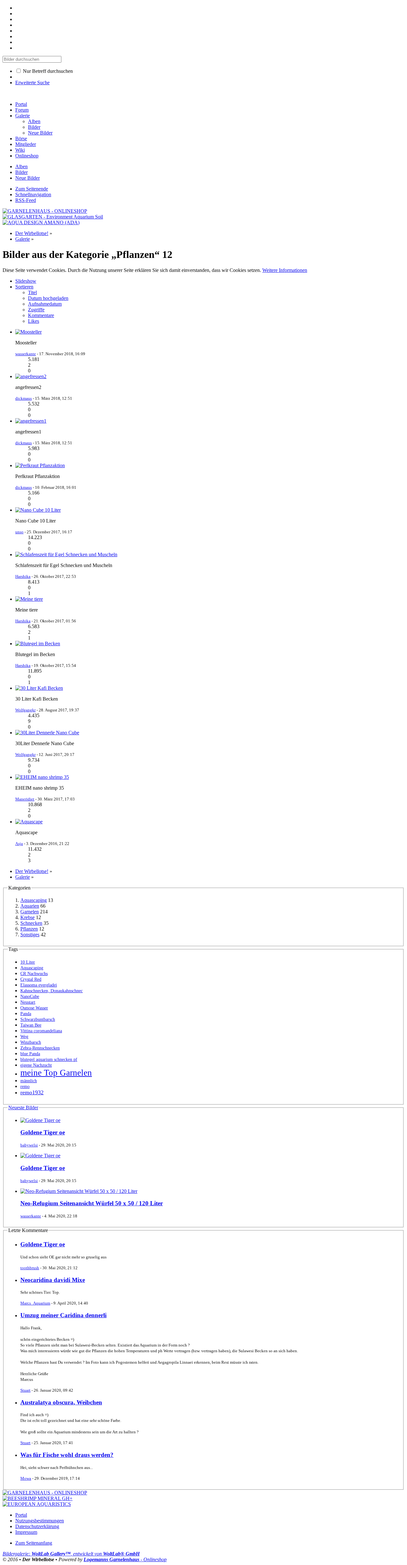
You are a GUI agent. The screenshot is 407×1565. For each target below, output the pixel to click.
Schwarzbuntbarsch (37, 1019)
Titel (32, 292)
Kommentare (41, 315)
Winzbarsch (30, 1042)
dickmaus (23, 398)
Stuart (25, 1390)
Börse (21, 138)
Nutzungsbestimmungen (39, 1520)
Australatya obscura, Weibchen (61, 1402)
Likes (33, 321)
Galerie (22, 115)
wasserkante (25, 353)
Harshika (23, 576)
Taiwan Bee (30, 1025)
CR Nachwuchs (34, 973)
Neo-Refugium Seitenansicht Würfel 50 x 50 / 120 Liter (91, 1203)
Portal (21, 104)
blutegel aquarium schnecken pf (48, 1059)
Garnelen (29, 911)
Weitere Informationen (284, 270)
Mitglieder (25, 144)
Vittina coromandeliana (41, 1030)
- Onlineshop (125, 1559)
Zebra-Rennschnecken (40, 1048)
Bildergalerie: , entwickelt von (71, 1553)
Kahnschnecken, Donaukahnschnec (51, 990)
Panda (25, 1013)
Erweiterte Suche (32, 82)
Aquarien (29, 906)
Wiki (20, 150)
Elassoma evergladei (38, 985)
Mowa (25, 1478)
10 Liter (27, 962)
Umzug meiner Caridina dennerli (63, 1315)
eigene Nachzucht (36, 1065)
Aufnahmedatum (45, 304)
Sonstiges (29, 934)
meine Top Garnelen (56, 1072)
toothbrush (29, 1267)
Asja (19, 843)
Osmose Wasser (34, 1008)
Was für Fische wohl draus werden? (67, 1454)
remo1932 (32, 1092)
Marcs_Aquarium (35, 1303)
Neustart (27, 1002)
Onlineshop (26, 155)
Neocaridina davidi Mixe (52, 1280)
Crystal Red (30, 979)
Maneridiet (24, 799)
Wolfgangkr (25, 710)
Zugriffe (36, 309)
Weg (24, 1036)
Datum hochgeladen (48, 298)
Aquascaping (33, 900)
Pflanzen (29, 928)
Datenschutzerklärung (37, 1526)
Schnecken (31, 923)
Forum (22, 110)
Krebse (27, 917)
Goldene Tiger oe (42, 1132)
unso (19, 532)
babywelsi (29, 1145)
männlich (28, 1080)
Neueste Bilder (23, 1107)
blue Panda (30, 1053)
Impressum (26, 1532)
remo (25, 1086)
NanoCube (29, 996)
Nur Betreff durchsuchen (47, 71)
